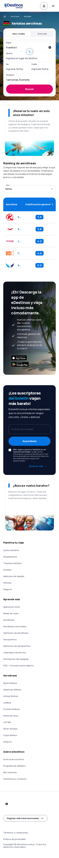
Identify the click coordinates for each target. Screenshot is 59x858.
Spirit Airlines (10, 683)
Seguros (7, 589)
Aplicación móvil (11, 606)
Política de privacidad (14, 839)
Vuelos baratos (11, 550)
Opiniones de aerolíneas (15, 632)
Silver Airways (10, 728)
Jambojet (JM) (19, 241)
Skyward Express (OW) (19, 229)
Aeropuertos (10, 639)
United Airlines (10, 696)
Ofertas (7, 582)
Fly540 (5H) (19, 253)
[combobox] (26, 47)
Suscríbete (30, 441)
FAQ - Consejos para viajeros (18, 665)
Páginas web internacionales (23, 818)
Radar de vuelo (11, 613)
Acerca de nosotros (13, 759)
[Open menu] (53, 6)
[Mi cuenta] (44, 6)
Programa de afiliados (14, 765)
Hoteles (7, 569)
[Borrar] (49, 47)
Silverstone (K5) (19, 265)
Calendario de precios (14, 652)
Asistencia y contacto (15, 778)
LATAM (7, 722)
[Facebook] (6, 804)
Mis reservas (10, 772)
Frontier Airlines (11, 709)
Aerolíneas (14, 16)
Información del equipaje (16, 659)
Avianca (7, 741)
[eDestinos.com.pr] (4, 16)
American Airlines (12, 689)
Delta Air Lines (10, 715)
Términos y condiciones (15, 832)
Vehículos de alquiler (13, 576)
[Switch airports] (29, 51)
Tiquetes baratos (12, 563)
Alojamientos (10, 556)
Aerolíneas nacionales (14, 626)
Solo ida (42, 33)
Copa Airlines (10, 735)
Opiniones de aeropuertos (16, 645)
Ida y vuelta (18, 33)
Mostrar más (36, 466)
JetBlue (7, 702)
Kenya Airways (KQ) (19, 217)
